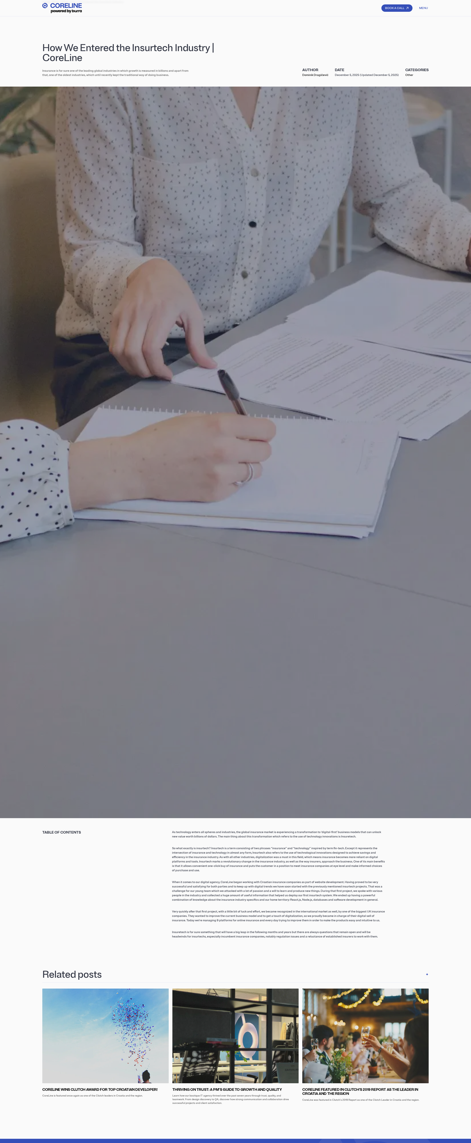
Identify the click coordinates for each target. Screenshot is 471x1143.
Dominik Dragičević (315, 75)
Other (409, 75)
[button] (423, 8)
